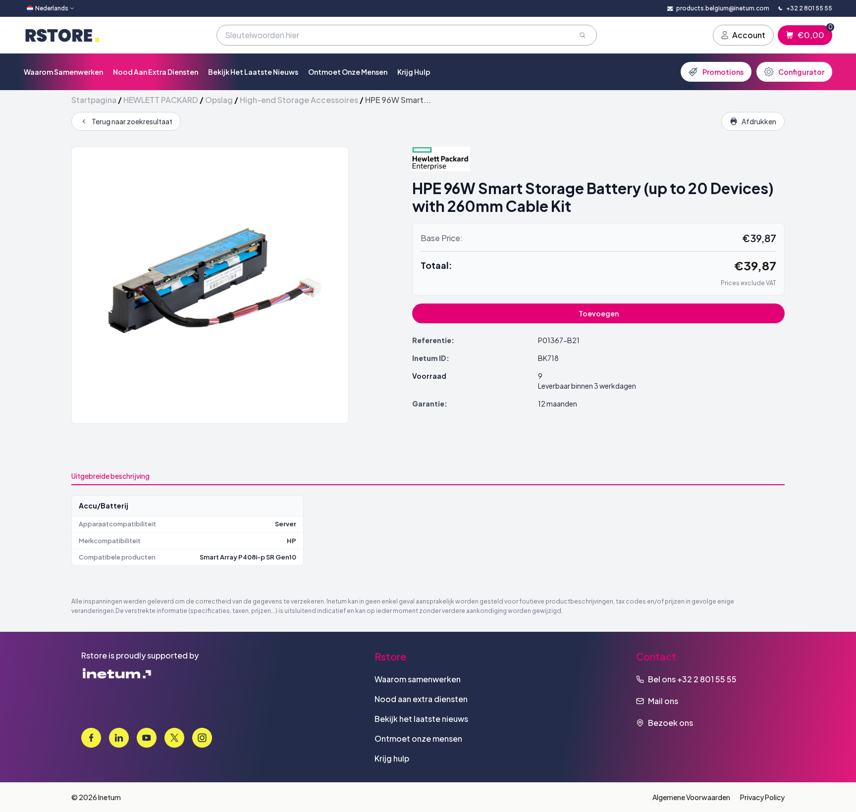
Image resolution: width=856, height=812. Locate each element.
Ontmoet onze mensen (347, 71)
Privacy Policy (762, 797)
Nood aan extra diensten (155, 71)
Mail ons (663, 701)
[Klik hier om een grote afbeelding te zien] (210, 285)
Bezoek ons (670, 722)
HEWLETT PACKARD (160, 100)
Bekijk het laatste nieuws (253, 71)
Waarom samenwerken (63, 71)
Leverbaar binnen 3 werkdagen (587, 385)
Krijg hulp (413, 71)
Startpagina (93, 100)
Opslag (219, 100)
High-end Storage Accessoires (299, 100)
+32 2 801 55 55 (707, 679)
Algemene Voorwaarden (691, 797)
